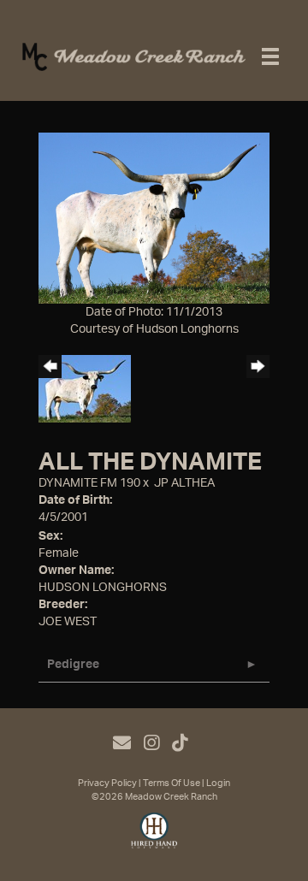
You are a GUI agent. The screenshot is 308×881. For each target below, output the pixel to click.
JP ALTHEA (184, 483)
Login (218, 783)
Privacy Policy (107, 783)
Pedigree (73, 665)
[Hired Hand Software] (154, 838)
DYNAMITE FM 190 (89, 483)
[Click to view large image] (154, 217)
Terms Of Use (171, 783)
